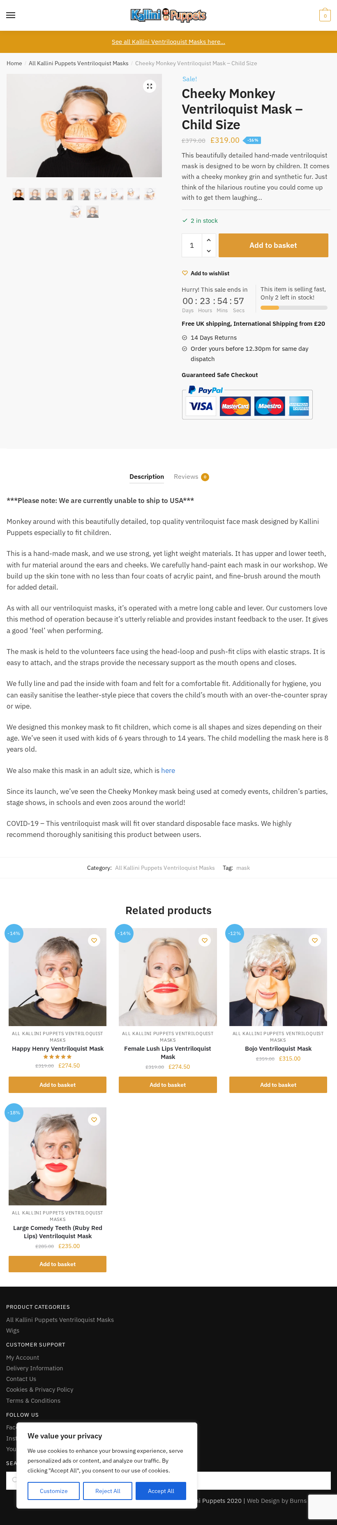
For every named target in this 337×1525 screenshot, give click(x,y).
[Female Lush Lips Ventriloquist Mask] (168, 977)
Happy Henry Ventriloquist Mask (58, 1048)
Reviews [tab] (186, 476)
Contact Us (21, 1379)
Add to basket (273, 245)
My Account (22, 1357)
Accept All (161, 1491)
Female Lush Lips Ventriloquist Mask (167, 1053)
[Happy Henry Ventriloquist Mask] (57, 977)
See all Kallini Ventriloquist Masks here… (168, 42)
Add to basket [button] (57, 1084)
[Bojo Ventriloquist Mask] (278, 977)
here (168, 770)
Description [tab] (146, 476)
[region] (106, 1465)
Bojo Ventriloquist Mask (278, 1048)
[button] (149, 86)
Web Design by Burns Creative (289, 1500)
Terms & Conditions (33, 1400)
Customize (54, 1491)
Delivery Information (34, 1368)
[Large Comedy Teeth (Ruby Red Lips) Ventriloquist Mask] (57, 1156)
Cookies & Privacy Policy (39, 1389)
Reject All (107, 1491)
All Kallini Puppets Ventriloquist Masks (79, 63)
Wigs (12, 1330)
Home (14, 63)
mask (243, 867)
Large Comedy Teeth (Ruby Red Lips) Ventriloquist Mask (57, 1232)
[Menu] (11, 15)
